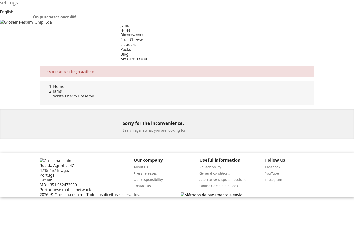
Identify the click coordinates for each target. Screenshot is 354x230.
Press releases (145, 173)
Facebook (272, 167)
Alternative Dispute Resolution (224, 179)
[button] (237, 59)
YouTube (272, 173)
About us (141, 167)
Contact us (142, 186)
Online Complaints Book (218, 186)
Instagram (273, 179)
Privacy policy (210, 167)
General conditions (214, 173)
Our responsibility (148, 179)
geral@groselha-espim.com (78, 180)
